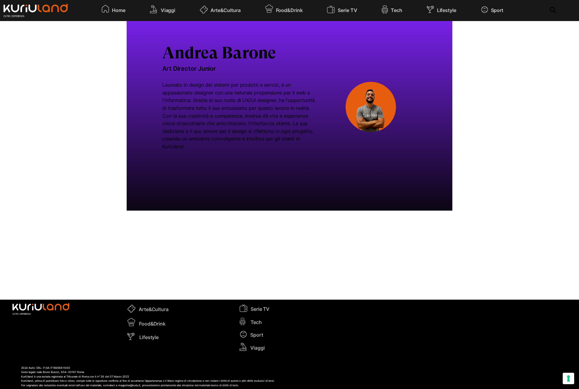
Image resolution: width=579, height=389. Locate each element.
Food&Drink (152, 324)
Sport (256, 335)
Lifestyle (149, 337)
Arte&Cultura (154, 309)
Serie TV (260, 309)
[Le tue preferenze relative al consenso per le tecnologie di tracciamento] (568, 378)
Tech (256, 322)
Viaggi (257, 348)
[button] (113, 10)
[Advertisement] (289, 255)
